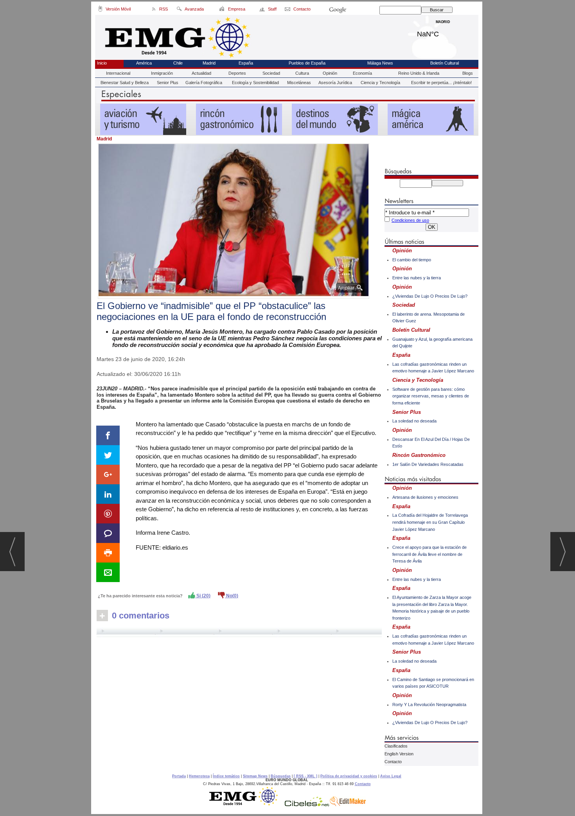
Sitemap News (255, 776)
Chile (178, 63)
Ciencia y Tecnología (380, 82)
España (246, 63)
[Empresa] (222, 10)
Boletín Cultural (444, 63)
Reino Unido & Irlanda (418, 73)
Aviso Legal (390, 776)
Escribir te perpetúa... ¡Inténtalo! (441, 82)
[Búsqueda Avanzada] (179, 10)
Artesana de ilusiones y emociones (425, 497)
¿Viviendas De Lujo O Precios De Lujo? (429, 296)
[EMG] (246, 804)
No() (231, 596)
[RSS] (154, 10)
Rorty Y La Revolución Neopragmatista (429, 704)
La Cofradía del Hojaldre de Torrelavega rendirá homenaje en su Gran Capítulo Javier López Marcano (430, 522)
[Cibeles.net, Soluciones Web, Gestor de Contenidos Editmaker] (307, 804)
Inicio (102, 63)
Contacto (393, 761)
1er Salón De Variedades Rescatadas (428, 464)
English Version (399, 753)
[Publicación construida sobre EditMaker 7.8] (348, 804)
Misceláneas (299, 82)
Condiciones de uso (410, 220)
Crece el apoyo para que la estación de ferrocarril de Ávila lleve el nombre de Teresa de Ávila (429, 554)
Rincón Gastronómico (419, 455)
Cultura (302, 73)
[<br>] (239, 632)
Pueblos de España (307, 63)
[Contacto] (288, 10)
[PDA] (100, 10)
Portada (179, 776)
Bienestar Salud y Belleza (125, 82)
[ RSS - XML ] (305, 776)
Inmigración (162, 73)
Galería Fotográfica (203, 82)
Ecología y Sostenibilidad (255, 82)
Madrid (443, 32)
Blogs (467, 73)
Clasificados (396, 746)
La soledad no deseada (414, 421)
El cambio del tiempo (411, 259)
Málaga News (380, 63)
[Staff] (262, 10)
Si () (202, 596)
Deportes (237, 73)
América (144, 63)
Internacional (118, 73)
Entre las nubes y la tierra (416, 277)
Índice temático (226, 776)
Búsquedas (281, 776)
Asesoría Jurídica (335, 82)
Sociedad (271, 73)
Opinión (330, 73)
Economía (362, 73)
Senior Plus (167, 82)
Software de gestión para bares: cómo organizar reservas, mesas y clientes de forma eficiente (430, 396)
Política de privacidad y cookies (348, 776)
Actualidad (201, 73)
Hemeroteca (199, 776)
